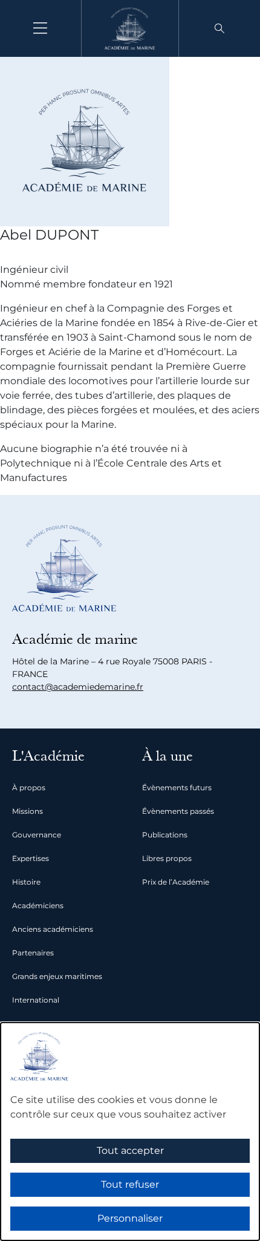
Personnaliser (130, 1218)
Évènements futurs (177, 787)
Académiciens (37, 905)
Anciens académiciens (52, 929)
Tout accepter (130, 1150)
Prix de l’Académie (175, 881)
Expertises (30, 858)
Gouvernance (36, 834)
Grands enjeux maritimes (57, 976)
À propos (28, 787)
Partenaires (33, 952)
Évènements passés (178, 811)
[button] (219, 28)
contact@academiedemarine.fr (77, 686)
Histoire (26, 881)
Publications (164, 834)
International (35, 999)
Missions (27, 811)
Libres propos (167, 858)
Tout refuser (130, 1184)
